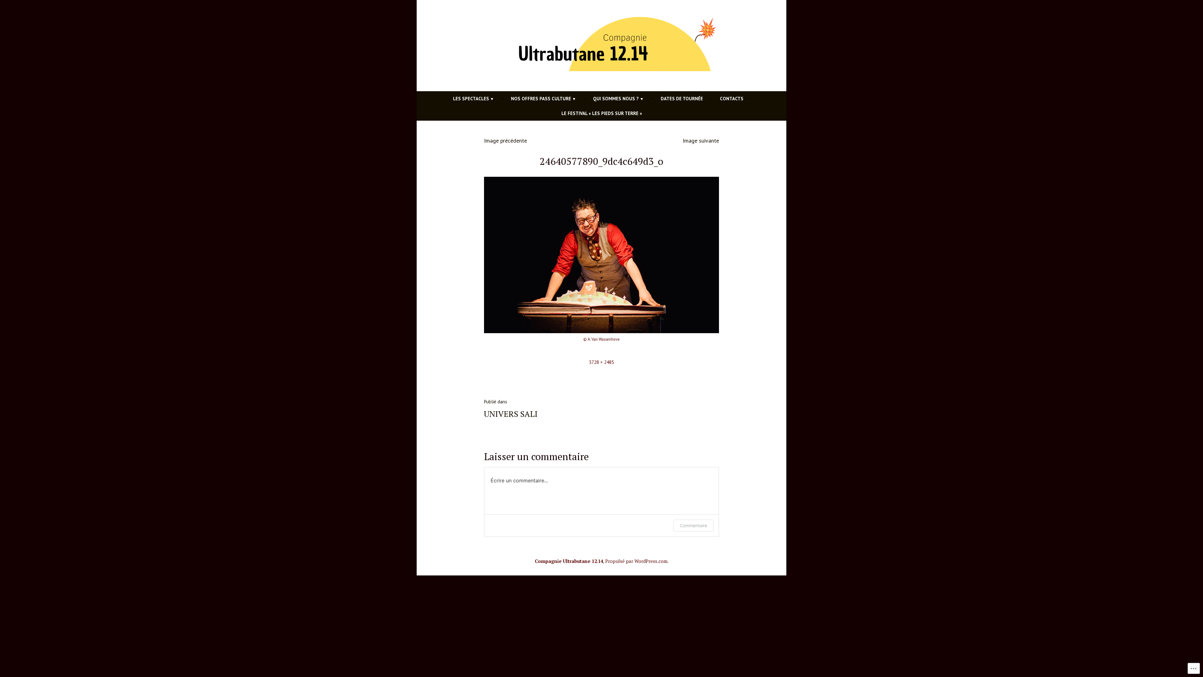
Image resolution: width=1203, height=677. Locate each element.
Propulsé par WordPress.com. (637, 561)
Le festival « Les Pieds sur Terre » (601, 113)
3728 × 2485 (601, 362)
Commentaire (693, 525)
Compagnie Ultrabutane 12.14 (569, 561)
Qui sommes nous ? (616, 99)
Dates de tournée (682, 99)
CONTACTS (731, 99)
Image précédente (505, 140)
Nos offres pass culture (541, 99)
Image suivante (701, 140)
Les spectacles (471, 99)
